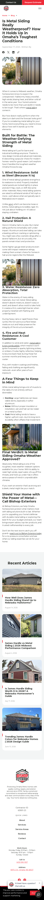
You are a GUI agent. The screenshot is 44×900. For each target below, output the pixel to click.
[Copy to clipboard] (18, 52)
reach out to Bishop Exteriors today (26, 533)
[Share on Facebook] (3, 52)
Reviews (22, 834)
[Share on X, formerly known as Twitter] (8, 52)
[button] (40, 8)
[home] (8, 8)
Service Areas (22, 829)
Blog (13, 15)
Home (4, 15)
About (22, 820)
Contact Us (11, 2)
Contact (22, 838)
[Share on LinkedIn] (13, 52)
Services (22, 825)
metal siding (31, 108)
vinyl (11, 204)
